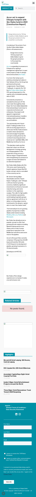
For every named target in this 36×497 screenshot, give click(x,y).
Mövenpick (10, 217)
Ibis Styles (22, 74)
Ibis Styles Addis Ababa (16, 90)
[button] (33, 2)
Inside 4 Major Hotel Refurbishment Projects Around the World (16, 383)
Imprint (7, 406)
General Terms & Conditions (16, 407)
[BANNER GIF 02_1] (18, 335)
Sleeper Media (24, 488)
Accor (8, 66)
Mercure (15, 215)
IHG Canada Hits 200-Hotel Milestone (17, 368)
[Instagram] (20, 414)
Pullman (20, 215)
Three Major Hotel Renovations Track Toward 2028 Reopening (17, 391)
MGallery (9, 215)
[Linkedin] (16, 414)
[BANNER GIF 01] (17, 292)
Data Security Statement (15, 409)
